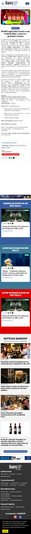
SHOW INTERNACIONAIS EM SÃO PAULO (15, 294)
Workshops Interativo (17, 496)
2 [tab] (5, 239)
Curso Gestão (21, 485)
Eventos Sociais (5, 491)
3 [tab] (7, 239)
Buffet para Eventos (6, 498)
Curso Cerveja (4, 485)
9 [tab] (21, 239)
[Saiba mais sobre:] (15, 260)
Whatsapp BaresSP (5, 476)
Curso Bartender (14, 483)
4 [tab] (9, 239)
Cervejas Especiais (5, 496)
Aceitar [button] (5, 531)
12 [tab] (28, 239)
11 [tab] (26, 239)
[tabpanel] (15, 223)
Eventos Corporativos (15, 491)
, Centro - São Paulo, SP (17, 145)
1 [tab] (2, 239)
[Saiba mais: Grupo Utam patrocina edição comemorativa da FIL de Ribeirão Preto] (15, 409)
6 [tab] (14, 239)
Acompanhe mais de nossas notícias (15, 451)
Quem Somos (4, 474)
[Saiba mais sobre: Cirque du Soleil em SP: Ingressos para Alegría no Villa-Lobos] (15, 216)
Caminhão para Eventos (16, 500)
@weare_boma (18, 120)
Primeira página (5, 483)
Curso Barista (23, 483)
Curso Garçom (13, 485)
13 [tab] (15, 241)
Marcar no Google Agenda (11, 154)
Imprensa (19, 474)
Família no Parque (19, 507)
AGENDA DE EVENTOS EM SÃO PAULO (15, 204)
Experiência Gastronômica (7, 507)
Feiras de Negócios (5, 494)
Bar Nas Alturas (5, 500)
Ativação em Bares (5, 509)
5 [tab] (12, 239)
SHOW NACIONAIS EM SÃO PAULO (16, 249)
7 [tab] (16, 239)
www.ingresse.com (14, 106)
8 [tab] (19, 239)
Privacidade (12, 474)
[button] (25, 527)
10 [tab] (24, 239)
